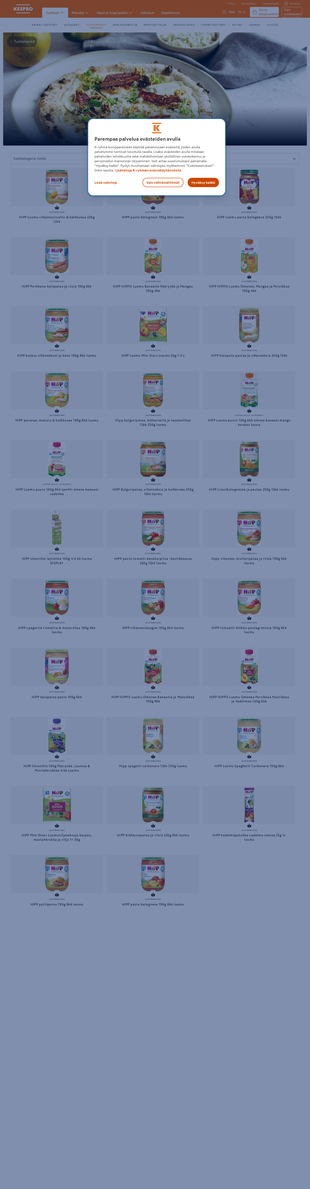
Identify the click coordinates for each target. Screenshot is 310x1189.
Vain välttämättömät (163, 182)
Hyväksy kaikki (203, 182)
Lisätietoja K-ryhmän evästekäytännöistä (148, 170)
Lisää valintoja (105, 182)
